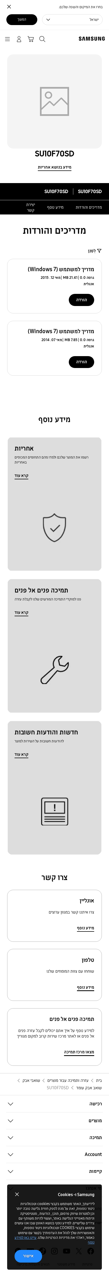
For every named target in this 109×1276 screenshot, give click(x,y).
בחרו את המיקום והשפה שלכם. (81, 7)
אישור (28, 1255)
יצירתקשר (30, 207)
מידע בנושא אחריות (54, 167)
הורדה (81, 299)
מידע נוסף (55, 207)
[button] (54, 1103)
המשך (21, 19)
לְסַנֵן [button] (92, 250)
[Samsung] (93, 38)
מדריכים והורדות (89, 207)
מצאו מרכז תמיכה (79, 1051)
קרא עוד (21, 475)
